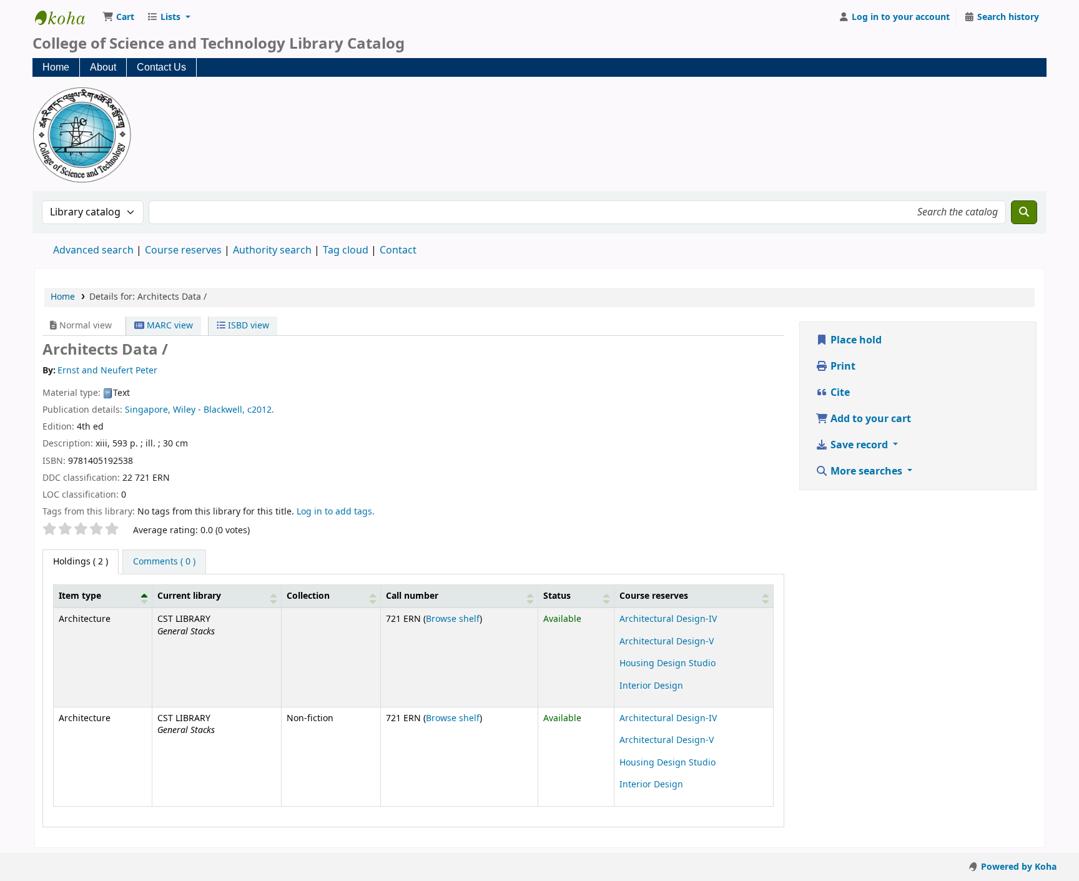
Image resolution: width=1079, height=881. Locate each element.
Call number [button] (412, 596)
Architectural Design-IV (668, 619)
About (103, 67)
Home (55, 67)
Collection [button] (308, 596)
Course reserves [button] (653, 596)
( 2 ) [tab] (80, 561)
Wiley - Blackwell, (209, 409)
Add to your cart (869, 418)
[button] (118, 17)
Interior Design (651, 685)
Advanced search (93, 250)
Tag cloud (345, 250)
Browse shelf (453, 619)
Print (841, 366)
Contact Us (161, 67)
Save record (859, 445)
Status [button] (557, 596)
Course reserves (183, 250)
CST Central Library (66, 17)
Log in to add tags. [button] (336, 511)
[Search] (1024, 212)
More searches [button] (866, 471)
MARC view (168, 325)
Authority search (272, 250)
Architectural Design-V (666, 641)
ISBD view (247, 325)
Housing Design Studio (667, 663)
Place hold (855, 340)
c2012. (260, 409)
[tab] (164, 561)
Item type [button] (80, 596)
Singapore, (147, 409)
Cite (839, 392)
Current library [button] (189, 596)
